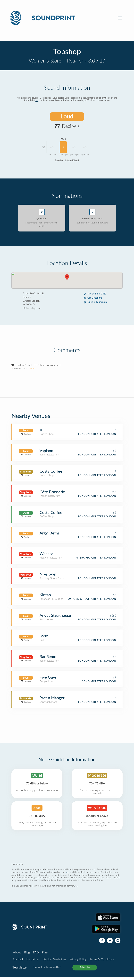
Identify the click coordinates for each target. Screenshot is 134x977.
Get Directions (94, 298)
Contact (18, 959)
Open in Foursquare (97, 302)
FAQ (36, 952)
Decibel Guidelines (54, 959)
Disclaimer (32, 959)
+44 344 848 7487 (96, 294)
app (37, 100)
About (17, 952)
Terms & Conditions (102, 959)
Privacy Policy (77, 959)
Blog (27, 952)
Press (45, 952)
